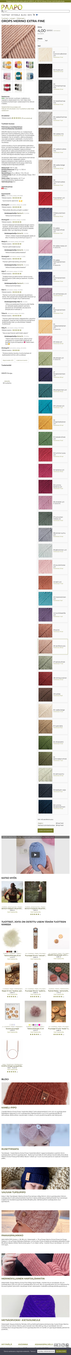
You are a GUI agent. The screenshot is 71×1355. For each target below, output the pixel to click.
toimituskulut (57, 30)
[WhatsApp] (67, 1345)
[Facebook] (59, 1345)
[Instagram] (63, 1345)
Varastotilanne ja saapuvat (11, 107)
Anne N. (20, 233)
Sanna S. (20, 213)
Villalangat (21, 18)
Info (30, 15)
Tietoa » (33, 1351)
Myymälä (15, 15)
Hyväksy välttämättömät (46, 1351)
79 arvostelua (27, 118)
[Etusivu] (11, 9)
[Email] (55, 1346)
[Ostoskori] (34, 15)
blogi (23, 15)
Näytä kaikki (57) (8, 360)
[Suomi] (37, 15)
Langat (13, 18)
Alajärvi (40, 823)
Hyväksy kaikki (61, 1351)
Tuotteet (5, 15)
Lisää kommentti (21, 360)
